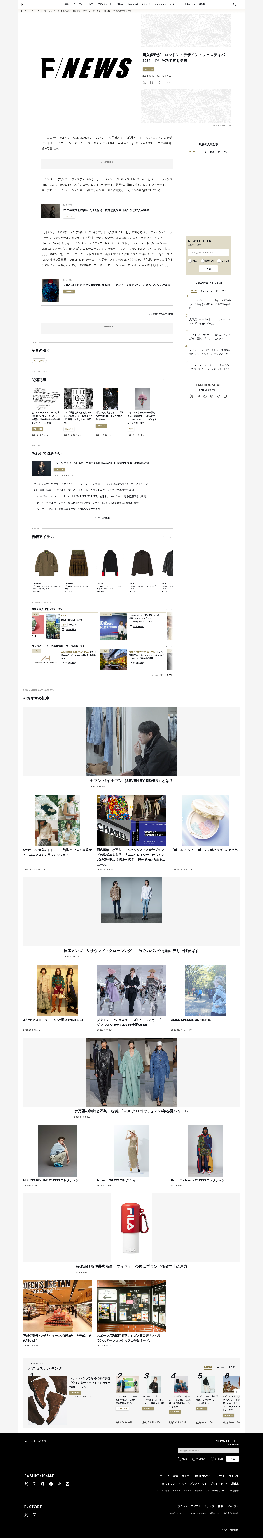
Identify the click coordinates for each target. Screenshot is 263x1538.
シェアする (165, 82)
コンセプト (232, 1506)
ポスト (173, 4)
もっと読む (104, 518)
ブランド (183, 1506)
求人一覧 (56, 609)
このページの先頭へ (38, 1441)
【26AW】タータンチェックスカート (78, 587)
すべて (192, 152)
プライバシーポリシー (215, 1491)
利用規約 (198, 1491)
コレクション (160, 4)
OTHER (225, 261)
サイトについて (152, 1491)
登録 (208, 269)
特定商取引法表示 (231, 1513)
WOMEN (209, 261)
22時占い (119, 4)
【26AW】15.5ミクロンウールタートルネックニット (110, 587)
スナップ (146, 4)
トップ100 (133, 4)
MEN (194, 261)
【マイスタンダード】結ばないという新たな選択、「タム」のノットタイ (210, 336)
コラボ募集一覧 (74, 646)
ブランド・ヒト (104, 4)
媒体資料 (176, 1491)
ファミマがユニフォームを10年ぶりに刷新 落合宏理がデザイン (126, 1399)
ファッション (50, 11)
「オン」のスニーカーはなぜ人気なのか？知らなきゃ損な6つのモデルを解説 (210, 304)
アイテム (196, 1506)
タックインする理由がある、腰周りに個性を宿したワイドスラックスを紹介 (210, 352)
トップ (24, 11)
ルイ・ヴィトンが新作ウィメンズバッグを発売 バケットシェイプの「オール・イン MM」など (233, 1403)
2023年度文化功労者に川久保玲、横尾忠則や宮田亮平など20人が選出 (106, 210)
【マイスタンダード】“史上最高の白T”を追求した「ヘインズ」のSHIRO (209, 367)
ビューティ (77, 4)
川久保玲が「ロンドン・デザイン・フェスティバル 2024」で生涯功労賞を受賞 (96, 11)
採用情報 (165, 1491)
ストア (90, 4)
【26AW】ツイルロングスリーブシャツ (142, 587)
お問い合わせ (233, 1491)
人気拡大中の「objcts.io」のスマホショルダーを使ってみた (209, 321)
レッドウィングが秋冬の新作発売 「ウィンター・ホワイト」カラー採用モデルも (91, 1383)
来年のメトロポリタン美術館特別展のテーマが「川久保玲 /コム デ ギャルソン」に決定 (116, 285)
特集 (67, 4)
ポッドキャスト (187, 4)
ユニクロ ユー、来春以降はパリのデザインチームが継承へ (207, 1399)
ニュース (56, 4)
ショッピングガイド (175, 1513)
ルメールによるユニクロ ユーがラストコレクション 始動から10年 (153, 1399)
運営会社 (187, 1491)
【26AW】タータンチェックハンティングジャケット (46, 587)
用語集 (202, 4)
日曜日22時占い (201, 1476)
